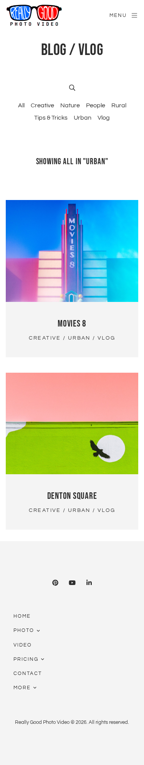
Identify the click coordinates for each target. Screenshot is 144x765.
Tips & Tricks (51, 118)
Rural (118, 105)
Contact (27, 673)
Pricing (25, 659)
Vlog (104, 118)
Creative (42, 105)
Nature (70, 105)
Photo (23, 630)
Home (22, 616)
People (95, 105)
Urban (82, 118)
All (21, 105)
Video (22, 645)
